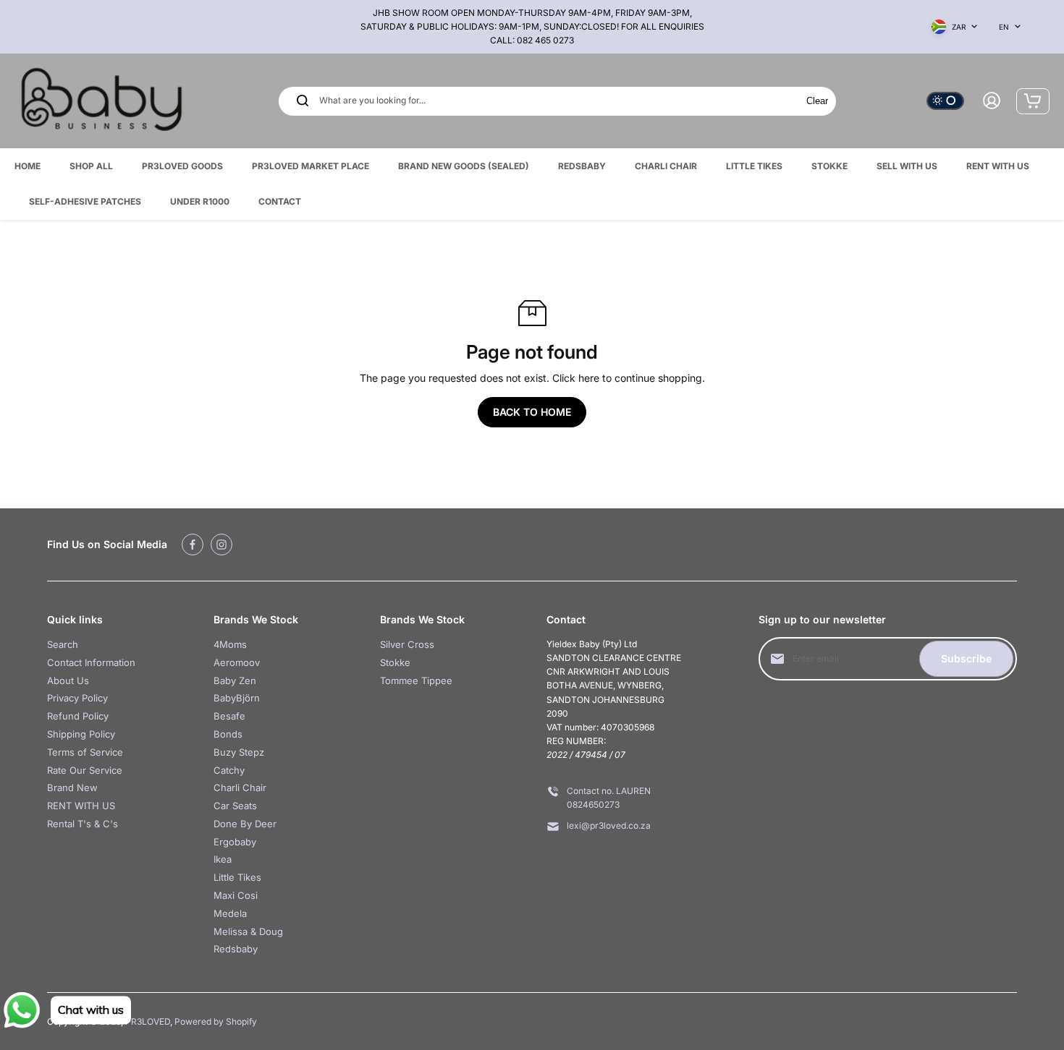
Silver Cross (407, 644)
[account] (992, 100)
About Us (68, 680)
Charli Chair (240, 787)
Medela (230, 913)
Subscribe (966, 658)
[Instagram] (221, 544)
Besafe (229, 716)
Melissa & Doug (248, 931)
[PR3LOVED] (101, 101)
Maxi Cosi (236, 895)
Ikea (223, 859)
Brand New (72, 787)
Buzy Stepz (239, 752)
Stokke (395, 662)
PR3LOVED (147, 1021)
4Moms (230, 644)
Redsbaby (236, 949)
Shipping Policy (81, 734)
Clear (817, 100)
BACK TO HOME (532, 412)
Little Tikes (237, 877)
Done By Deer (245, 823)
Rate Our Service (84, 770)
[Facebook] (192, 544)
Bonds (228, 734)
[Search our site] (302, 100)
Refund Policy (78, 716)
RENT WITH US (81, 805)
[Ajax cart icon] (1033, 101)
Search (62, 644)
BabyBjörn (237, 698)
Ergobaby (235, 842)
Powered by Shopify (215, 1021)
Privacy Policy (77, 698)
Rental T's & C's (82, 823)
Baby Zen (235, 680)
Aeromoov (237, 662)
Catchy (229, 770)
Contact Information (91, 662)
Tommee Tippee (416, 680)
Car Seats (235, 805)
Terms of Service (85, 752)
